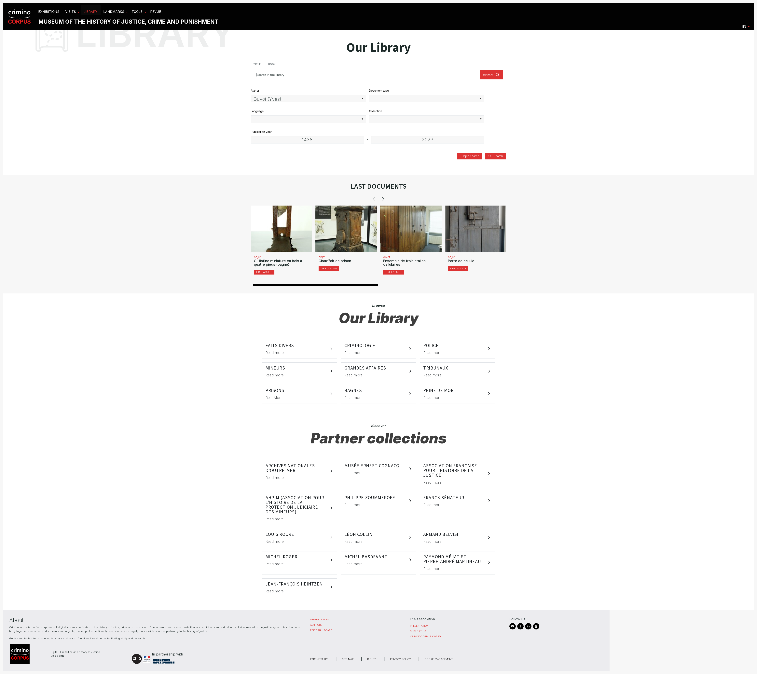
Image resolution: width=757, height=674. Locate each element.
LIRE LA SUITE (264, 272)
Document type (379, 90)
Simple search (470, 156)
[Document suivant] (383, 199)
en (744, 26)
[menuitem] (20, 17)
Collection (375, 111)
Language (257, 111)
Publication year (261, 131)
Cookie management (439, 659)
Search (488, 74)
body (272, 64)
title (257, 64)
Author (255, 90)
